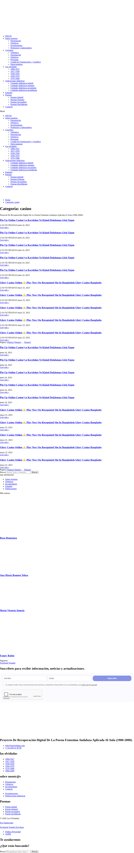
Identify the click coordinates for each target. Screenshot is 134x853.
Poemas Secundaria (18, 102)
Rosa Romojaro (8, 538)
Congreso (9, 50)
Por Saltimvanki (6, 823)
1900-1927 (14, 69)
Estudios (8, 93)
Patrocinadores (16, 64)
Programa (14, 60)
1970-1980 (14, 78)
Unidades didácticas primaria (22, 85)
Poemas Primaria (17, 100)
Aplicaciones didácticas (15, 81)
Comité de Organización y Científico (25, 62)
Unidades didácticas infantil (21, 83)
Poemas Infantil (16, 97)
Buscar (3, 472)
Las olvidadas (11, 67)
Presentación (15, 41)
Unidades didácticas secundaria (23, 88)
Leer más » (4, 227)
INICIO (8, 36)
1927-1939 (14, 71)
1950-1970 (14, 76)
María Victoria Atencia (12, 610)
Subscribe (112, 678)
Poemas (8, 95)
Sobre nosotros (11, 38)
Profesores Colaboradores (21, 48)
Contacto (9, 107)
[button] (67, 111)
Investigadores (16, 45)
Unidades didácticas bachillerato (23, 90)
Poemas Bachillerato (18, 104)
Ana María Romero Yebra (14, 575)
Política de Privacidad (89, 685)
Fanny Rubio (7, 655)
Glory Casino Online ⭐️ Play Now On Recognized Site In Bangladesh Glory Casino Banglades (51, 282)
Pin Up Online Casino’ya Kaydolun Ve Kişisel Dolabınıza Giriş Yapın (37, 220)
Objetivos (14, 43)
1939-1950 (14, 74)
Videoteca (14, 52)
